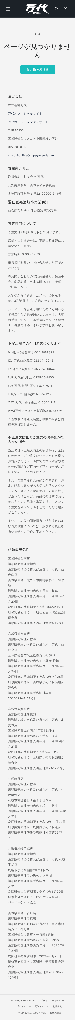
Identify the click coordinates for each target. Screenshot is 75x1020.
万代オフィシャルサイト (25, 113)
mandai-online (28, 1000)
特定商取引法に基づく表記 (32, 1012)
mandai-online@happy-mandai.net (31, 155)
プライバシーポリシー (52, 1000)
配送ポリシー (42, 1006)
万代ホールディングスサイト (28, 122)
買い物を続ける (37, 69)
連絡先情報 (55, 1012)
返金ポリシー (24, 1006)
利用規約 (57, 1006)
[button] (8, 9)
